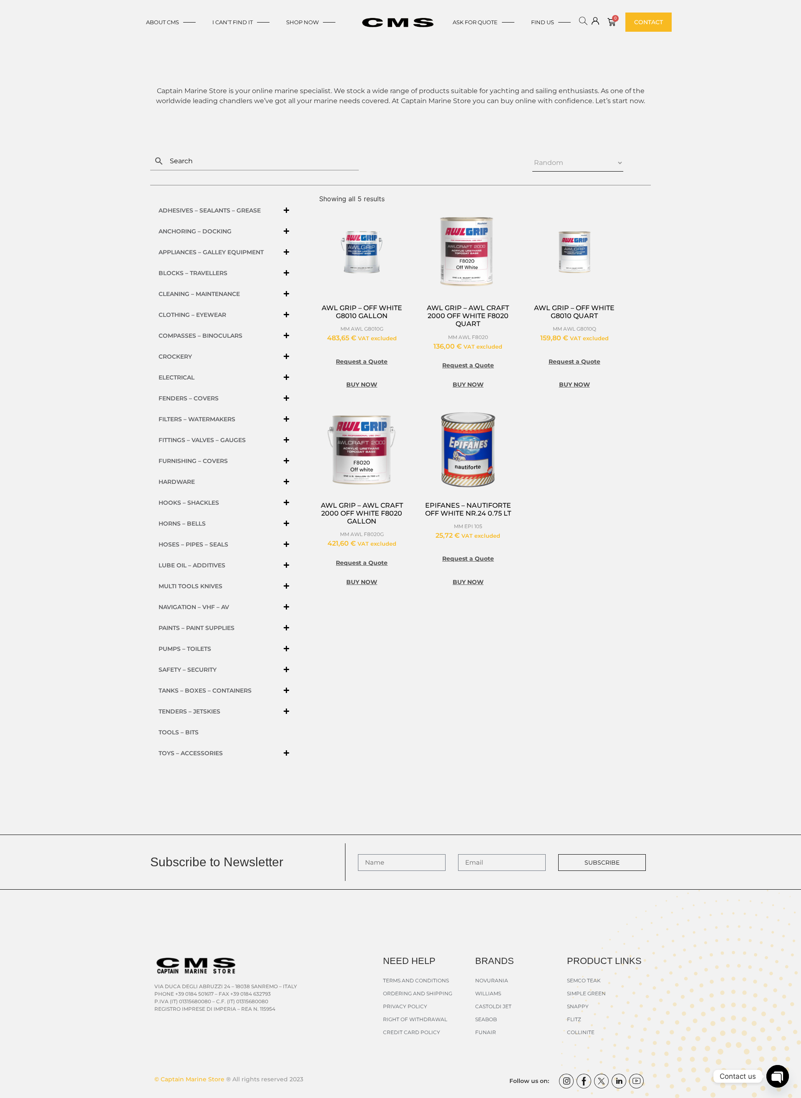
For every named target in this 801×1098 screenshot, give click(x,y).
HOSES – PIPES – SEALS (193, 544)
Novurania (491, 980)
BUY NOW (361, 384)
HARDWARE (177, 482)
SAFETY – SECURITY (188, 669)
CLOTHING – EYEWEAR (192, 315)
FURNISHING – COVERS (193, 461)
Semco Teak (584, 980)
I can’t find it (232, 22)
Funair (485, 1032)
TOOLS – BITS (179, 732)
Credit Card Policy (411, 1032)
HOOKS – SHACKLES (189, 502)
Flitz (574, 1019)
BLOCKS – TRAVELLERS (193, 273)
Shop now (302, 22)
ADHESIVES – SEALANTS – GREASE (210, 210)
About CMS (162, 22)
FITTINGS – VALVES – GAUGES (202, 440)
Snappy (578, 1006)
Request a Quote (362, 361)
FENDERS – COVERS (189, 398)
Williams (488, 993)
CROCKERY (175, 356)
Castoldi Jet (493, 1006)
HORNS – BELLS (182, 523)
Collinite (580, 1032)
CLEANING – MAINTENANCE (199, 294)
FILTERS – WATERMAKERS (197, 419)
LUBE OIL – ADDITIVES (192, 565)
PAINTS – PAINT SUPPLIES (196, 628)
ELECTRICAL (176, 377)
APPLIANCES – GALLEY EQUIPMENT (211, 252)
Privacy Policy (405, 1006)
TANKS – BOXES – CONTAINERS (205, 690)
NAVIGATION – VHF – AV (194, 607)
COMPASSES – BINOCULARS (200, 335)
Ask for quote (475, 22)
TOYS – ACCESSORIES (191, 753)
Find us (542, 22)
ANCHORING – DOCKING (195, 231)
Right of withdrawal (415, 1019)
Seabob (486, 1019)
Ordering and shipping (417, 993)
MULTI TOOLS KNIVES (190, 586)
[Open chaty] (777, 1076)
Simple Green (586, 993)
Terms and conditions (416, 980)
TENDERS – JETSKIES (189, 711)
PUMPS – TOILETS (185, 649)
